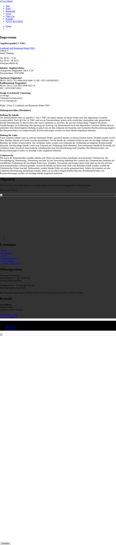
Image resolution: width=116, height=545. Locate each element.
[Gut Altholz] (6, 1)
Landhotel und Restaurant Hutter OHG (17, 48)
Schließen (5, 543)
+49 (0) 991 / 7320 (8, 314)
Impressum (10, 327)
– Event (3, 255)
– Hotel (3, 250)
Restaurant (10, 11)
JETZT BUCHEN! (14, 21)
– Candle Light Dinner (10, 263)
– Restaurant (5, 253)
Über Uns (10, 16)
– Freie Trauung (7, 261)
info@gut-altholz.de (9, 317)
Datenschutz (11, 329)
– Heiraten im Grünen (10, 258)
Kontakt (9, 19)
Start (8, 6)
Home (8, 26)
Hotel (8, 8)
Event (8, 13)
